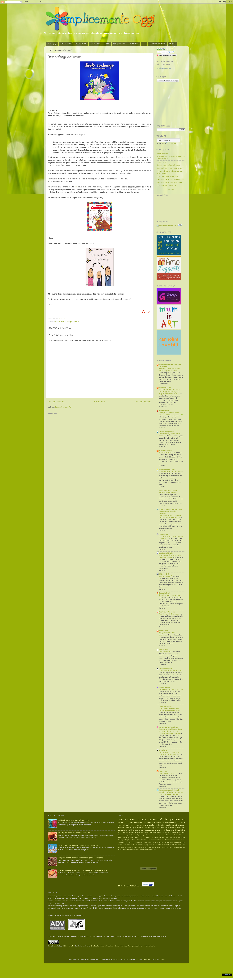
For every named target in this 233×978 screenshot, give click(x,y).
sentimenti (136, 830)
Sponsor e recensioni (157, 43)
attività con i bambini (127, 822)
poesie (140, 847)
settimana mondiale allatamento (173, 832)
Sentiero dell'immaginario (168, 492)
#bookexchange (60, 322)
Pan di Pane (163, 771)
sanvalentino (122, 849)
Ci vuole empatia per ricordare (169, 595)
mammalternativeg (166, 706)
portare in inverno (168, 847)
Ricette (106, 43)
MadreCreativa (164, 687)
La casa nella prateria (166, 432)
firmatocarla (163, 631)
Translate (174, 143)
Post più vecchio (143, 402)
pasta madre (154, 825)
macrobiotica (173, 845)
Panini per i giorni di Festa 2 (168, 773)
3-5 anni (132, 835)
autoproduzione (141, 825)
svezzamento (134, 849)
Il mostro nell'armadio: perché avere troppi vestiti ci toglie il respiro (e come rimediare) (169, 392)
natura (146, 832)
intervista (166, 845)
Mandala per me (162, 154)
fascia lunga (143, 845)
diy (153, 828)
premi (151, 832)
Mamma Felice (164, 411)
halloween (161, 845)
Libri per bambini (119, 43)
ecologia (174, 825)
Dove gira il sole (164, 593)
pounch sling (178, 847)
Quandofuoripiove (165, 669)
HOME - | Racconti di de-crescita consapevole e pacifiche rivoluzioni (170, 511)
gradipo (155, 845)
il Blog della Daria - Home (168, 490)
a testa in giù (160, 830)
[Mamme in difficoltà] (169, 304)
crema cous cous (180, 840)
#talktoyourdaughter (124, 840)
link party (182, 835)
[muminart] (169, 329)
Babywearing (95, 43)
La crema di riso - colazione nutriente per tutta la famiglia (78, 845)
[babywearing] (179, 226)
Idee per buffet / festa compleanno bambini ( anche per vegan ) (80, 858)
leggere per (139, 832)
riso (184, 847)
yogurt (143, 849)
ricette (122, 819)
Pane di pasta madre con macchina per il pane (74, 833)
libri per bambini (73, 322)
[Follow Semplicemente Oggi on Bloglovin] (165, 53)
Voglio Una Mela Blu (166, 553)
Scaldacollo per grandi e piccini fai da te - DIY (73, 820)
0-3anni (133, 840)
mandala (180, 845)
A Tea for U (163, 750)
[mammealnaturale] (181, 226)
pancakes (134, 847)
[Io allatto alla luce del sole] (167, 226)
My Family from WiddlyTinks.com (130, 886)
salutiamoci (157, 832)
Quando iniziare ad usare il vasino (168, 165)
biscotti (178, 830)
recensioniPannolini (125, 830)
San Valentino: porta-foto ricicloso (171, 689)
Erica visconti (68, 946)
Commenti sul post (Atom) (64, 407)
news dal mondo (126, 847)
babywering (155, 835)
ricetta (141, 837)
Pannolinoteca (66, 43)
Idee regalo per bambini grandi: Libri (169, 183)
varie (139, 849)
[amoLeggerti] (169, 254)
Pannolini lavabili (80, 43)
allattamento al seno (143, 828)
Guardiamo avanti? (165, 576)
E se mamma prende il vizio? (169, 790)
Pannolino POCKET (165, 652)
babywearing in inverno (143, 835)
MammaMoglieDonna (167, 469)
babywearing (129, 828)
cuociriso (178, 842)
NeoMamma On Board (167, 612)
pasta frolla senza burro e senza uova (170, 828)
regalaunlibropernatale (130, 837)
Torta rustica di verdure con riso (168, 176)
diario (163, 825)
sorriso (128, 849)
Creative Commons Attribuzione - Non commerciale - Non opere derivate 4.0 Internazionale (123, 946)
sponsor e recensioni (153, 837)
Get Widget (171, 189)
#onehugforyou (180, 837)
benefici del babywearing (149, 840)
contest (148, 822)
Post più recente (56, 402)
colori (173, 840)
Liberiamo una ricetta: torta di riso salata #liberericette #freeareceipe (82, 870)
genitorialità (155, 819)
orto (119, 837)
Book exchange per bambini (166, 186)
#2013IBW (165, 837)
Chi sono (172, 43)
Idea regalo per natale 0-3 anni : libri (169, 168)
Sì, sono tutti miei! (165, 451)
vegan (173, 822)
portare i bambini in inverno (152, 847)
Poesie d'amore (162, 162)
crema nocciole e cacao (125, 842)
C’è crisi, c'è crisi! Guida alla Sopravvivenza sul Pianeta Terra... (170, 728)
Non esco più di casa (166, 452)
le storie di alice (172, 835)
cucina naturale (136, 819)
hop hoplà (163, 835)
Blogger (162, 959)
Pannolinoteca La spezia (164, 68)
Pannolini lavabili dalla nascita (169, 614)
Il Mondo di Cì (164, 574)
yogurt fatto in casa (150, 849)
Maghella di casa (165, 387)
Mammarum (163, 534)
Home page (52, 43)
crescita (135, 842)
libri (153, 822)
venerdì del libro (125, 825)
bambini (141, 822)
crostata (139, 842)
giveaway (149, 845)
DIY (144, 43)
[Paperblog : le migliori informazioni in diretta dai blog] (148, 886)
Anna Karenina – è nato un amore (170, 471)
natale (168, 825)
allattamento (170, 830)
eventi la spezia (135, 845)
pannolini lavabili (163, 822)
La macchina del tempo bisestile (170, 670)
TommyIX (147, 959)
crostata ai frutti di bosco (150, 842)
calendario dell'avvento (164, 840)
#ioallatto (172, 837)
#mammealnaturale (147, 830)
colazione (181, 822)
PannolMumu (163, 650)
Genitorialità (134, 43)
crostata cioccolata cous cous (167, 842)
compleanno (129, 832)
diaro (183, 830)
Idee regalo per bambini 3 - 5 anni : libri (170, 179)
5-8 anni (138, 840)
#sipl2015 (121, 832)
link (76, 187)
